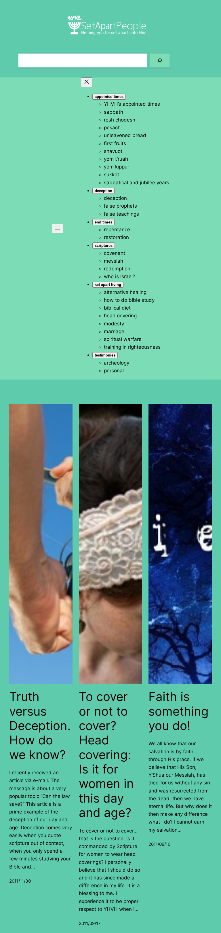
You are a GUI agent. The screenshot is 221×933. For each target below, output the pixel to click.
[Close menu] (86, 82)
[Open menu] (57, 228)
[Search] (159, 60)
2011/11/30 (20, 881)
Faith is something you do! (178, 711)
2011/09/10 (159, 844)
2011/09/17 (90, 923)
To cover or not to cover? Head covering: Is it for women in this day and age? (106, 754)
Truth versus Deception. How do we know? (40, 725)
